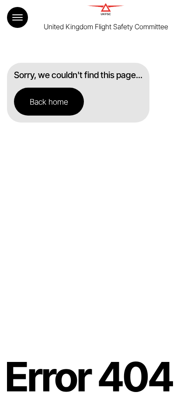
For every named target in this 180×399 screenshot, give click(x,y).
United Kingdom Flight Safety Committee (106, 26)
